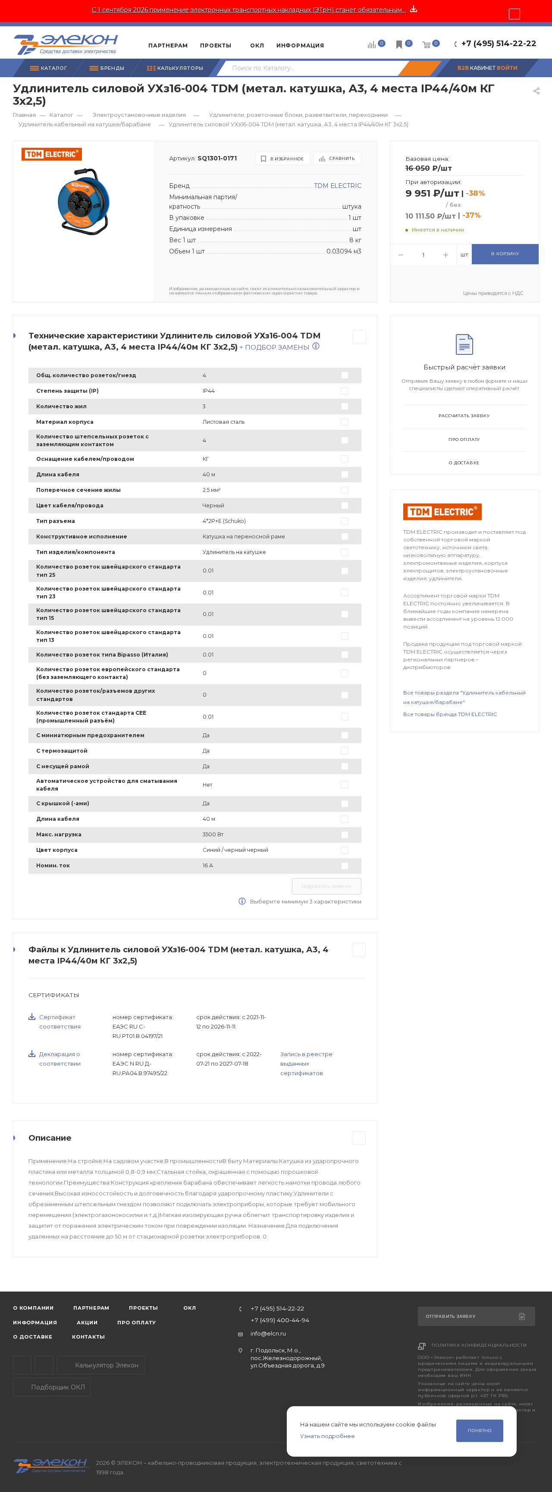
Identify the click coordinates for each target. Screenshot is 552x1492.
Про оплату (464, 439)
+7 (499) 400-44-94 (280, 1320)
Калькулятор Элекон (105, 1365)
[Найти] (420, 68)
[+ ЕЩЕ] (343, 42)
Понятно (480, 1430)
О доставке (464, 462)
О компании (33, 1308)
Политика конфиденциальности (479, 1345)
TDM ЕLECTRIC (337, 186)
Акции (87, 1323)
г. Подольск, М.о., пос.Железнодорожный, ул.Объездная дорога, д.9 (288, 1358)
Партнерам (91, 1308)
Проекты (143, 1308)
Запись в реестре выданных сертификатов (306, 1063)
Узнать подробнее (327, 1436)
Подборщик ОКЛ (57, 1387)
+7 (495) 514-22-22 (498, 43)
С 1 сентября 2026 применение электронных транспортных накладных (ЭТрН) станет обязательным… (249, 10)
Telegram (22, 1365)
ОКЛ (189, 1308)
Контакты (88, 1337)
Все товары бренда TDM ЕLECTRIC (450, 714)
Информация (35, 1323)
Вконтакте (44, 1365)
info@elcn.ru (268, 1333)
